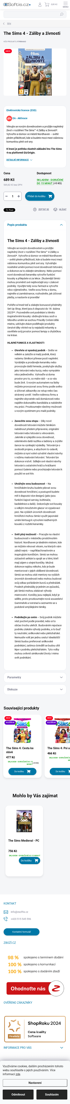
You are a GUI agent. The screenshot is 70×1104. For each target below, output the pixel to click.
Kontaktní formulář (21, 932)
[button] (24, 857)
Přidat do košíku (36, 196)
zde (18, 1074)
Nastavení (35, 1083)
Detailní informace (17, 160)
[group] (35, 843)
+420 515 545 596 (21, 918)
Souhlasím (52, 1094)
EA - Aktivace (20, 118)
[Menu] (65, 4)
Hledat (62, 14)
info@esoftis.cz (19, 911)
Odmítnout (18, 1094)
